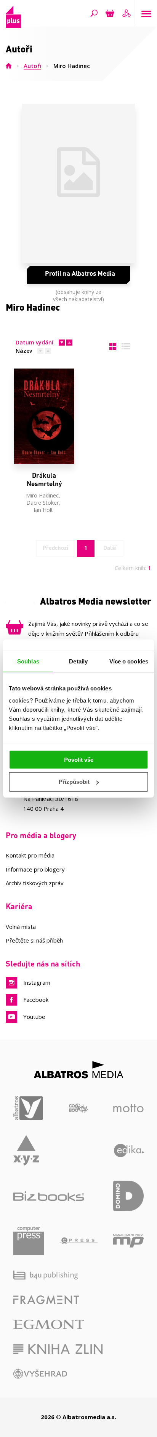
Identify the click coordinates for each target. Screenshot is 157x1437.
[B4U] (45, 1275)
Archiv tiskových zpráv (35, 883)
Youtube (34, 1016)
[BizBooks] (49, 1196)
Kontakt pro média (30, 855)
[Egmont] (49, 1324)
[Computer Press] (28, 1241)
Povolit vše (78, 759)
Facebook (35, 999)
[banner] (13, 25)
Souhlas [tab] (28, 661)
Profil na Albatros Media (80, 273)
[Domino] (128, 1196)
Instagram (36, 982)
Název (24, 350)
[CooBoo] (78, 1108)
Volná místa (21, 926)
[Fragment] (46, 1299)
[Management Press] (128, 1241)
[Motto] (128, 1108)
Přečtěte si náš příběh (34, 940)
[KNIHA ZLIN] (58, 1349)
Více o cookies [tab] (128, 661)
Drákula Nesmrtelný (44, 479)
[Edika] (129, 1150)
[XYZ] (26, 1150)
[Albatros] (28, 1108)
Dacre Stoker (42, 502)
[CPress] (78, 1241)
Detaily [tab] (78, 661)
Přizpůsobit (74, 782)
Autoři (32, 65)
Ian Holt (43, 509)
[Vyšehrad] (40, 1373)
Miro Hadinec (42, 495)
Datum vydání (34, 342)
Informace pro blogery (35, 869)
